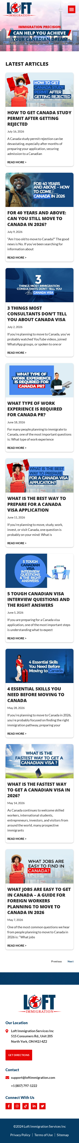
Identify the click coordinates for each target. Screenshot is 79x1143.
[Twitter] (42, 1106)
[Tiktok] (25, 1106)
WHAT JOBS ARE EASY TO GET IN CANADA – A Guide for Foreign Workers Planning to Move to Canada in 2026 (39, 900)
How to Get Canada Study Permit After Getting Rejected (39, 118)
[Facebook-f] (9, 1106)
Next (70, 961)
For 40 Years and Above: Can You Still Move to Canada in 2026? (36, 218)
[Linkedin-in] (34, 1106)
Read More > (16, 162)
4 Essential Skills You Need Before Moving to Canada (35, 694)
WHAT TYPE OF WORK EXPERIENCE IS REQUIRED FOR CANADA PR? (34, 409)
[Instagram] (17, 1106)
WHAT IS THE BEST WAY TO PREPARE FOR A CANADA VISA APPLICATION (36, 504)
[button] (72, 9)
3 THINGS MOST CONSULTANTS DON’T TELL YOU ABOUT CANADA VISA (37, 313)
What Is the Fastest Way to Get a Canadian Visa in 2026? (38, 790)
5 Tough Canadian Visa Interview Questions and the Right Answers (38, 599)
